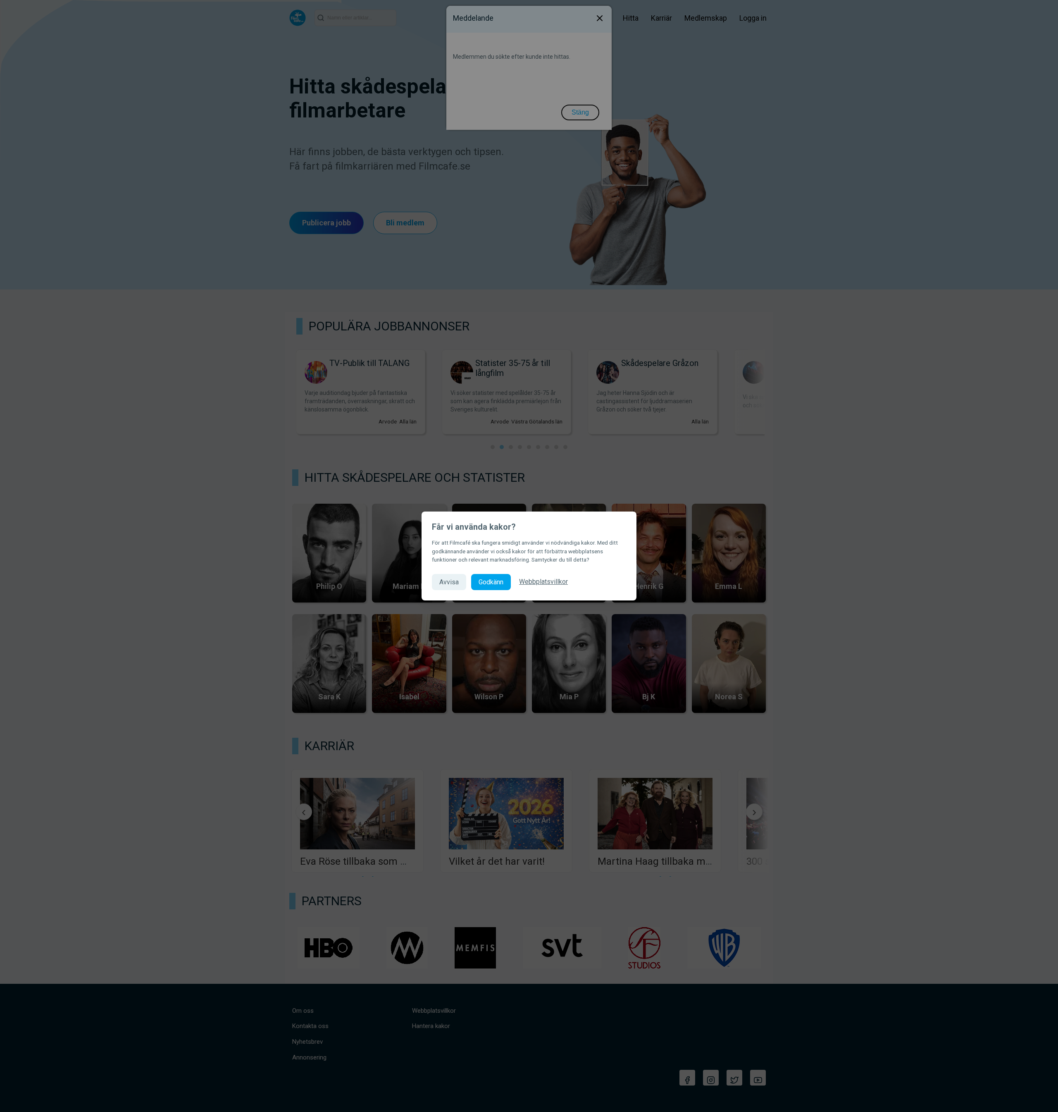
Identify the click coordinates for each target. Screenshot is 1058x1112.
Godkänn (491, 582)
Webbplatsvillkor (543, 582)
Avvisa (449, 582)
